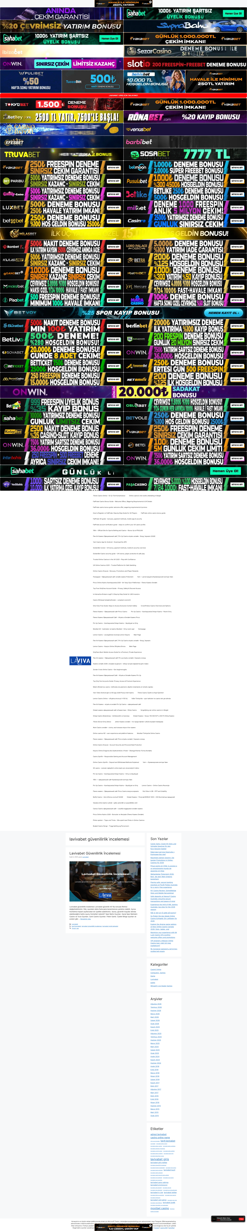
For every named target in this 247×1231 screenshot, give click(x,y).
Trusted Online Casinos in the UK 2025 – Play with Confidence (114, 559)
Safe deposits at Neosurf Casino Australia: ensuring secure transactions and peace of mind (163, 898)
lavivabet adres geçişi (161, 1143)
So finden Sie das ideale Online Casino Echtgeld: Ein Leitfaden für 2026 (164, 918)
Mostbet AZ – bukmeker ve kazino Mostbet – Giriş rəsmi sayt (113, 629)
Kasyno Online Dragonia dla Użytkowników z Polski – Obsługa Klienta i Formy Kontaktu (122, 751)
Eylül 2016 (154, 1099)
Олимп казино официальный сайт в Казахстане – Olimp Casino (115, 710)
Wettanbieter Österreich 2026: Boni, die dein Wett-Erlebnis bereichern (162, 876)
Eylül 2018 (154, 1070)
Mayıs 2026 (155, 1014)
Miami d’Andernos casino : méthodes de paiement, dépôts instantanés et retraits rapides (123, 687)
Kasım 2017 (155, 1083)
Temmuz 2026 (156, 1007)
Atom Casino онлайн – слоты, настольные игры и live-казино (114, 727)
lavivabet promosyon (159, 1185)
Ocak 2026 (155, 1024)
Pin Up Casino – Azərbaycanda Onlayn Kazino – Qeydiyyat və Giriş (115, 623)
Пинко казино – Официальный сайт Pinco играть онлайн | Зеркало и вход (119, 739)
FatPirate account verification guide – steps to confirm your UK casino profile (119, 525)
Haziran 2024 (156, 1063)
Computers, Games (158, 973)
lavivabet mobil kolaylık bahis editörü (160, 1175)
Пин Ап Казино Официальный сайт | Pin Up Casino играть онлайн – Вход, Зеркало (121, 640)
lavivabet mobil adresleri (110, 926)
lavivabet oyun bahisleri (156, 1177)
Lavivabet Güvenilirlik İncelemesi (94, 853)
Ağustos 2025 (156, 1034)
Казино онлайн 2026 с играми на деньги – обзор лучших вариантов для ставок (120, 664)
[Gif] (123, 233)
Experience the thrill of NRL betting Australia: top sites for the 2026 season (164, 907)
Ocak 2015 (155, 1116)
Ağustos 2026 (156, 1004)
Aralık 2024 (155, 1057)
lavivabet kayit (169, 1170)
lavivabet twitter (170, 1192)
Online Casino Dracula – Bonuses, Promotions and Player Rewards (115, 571)
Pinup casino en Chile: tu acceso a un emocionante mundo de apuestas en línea (164, 868)
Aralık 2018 (155, 1066)
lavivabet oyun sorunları (156, 1180)
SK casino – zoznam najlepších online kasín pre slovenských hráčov (116, 768)
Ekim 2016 (155, 1096)
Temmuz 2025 (156, 1037)
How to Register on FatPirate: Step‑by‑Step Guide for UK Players (115, 513)
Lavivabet (75, 924)
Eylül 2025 (155, 1030)
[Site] (61, 167)
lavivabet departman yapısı (157, 1156)
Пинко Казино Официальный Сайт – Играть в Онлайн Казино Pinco (116, 617)
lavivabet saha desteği (156, 1187)
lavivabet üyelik (169, 1203)
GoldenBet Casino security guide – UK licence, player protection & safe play (119, 554)
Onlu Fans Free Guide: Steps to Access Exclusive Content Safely (115, 606)
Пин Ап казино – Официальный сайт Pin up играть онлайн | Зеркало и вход (119, 658)
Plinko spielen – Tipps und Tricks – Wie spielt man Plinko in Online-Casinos (118, 820)
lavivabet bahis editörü (169, 1151)
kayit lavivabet (76, 926)
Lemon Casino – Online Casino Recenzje (155, 785)
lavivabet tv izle (157, 1192)
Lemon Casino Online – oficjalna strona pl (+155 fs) (110, 698)
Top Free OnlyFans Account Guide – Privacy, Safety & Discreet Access (117, 588)
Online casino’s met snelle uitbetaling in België (145, 496)
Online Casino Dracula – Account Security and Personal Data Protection (117, 745)
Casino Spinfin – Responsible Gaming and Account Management (115, 756)
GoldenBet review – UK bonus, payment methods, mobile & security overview (119, 548)
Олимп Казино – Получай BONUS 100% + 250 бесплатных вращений (151, 797)
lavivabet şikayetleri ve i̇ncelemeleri (159, 1205)
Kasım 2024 (155, 1060)
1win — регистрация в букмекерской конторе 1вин (155, 577)
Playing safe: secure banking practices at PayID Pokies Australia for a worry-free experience (164, 884)
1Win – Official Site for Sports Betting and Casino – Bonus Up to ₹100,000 (118, 530)
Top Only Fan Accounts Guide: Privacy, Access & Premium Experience (117, 681)
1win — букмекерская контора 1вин (155, 762)
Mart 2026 (155, 1017)
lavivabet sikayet (167, 1187)
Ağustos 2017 (156, 1089)
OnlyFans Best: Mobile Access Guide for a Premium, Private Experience (117, 652)
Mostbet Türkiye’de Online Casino (148, 733)
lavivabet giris (160, 1159)
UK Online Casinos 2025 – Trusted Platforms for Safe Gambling (114, 565)
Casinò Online (156, 969)
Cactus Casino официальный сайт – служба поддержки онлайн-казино (118, 809)
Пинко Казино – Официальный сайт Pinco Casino (110, 612)
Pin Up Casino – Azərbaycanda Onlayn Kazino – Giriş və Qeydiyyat (115, 774)
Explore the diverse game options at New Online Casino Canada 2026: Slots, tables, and (163, 926)
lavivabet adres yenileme (169, 1146)
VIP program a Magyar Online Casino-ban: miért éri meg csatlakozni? (162, 943)
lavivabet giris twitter (159, 1163)
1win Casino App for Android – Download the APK (110, 542)
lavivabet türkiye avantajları (157, 1195)
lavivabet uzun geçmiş (170, 1195)
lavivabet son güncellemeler (170, 1190)
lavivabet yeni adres (159, 1200)
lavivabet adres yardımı (156, 1146)
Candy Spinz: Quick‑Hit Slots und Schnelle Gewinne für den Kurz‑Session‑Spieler (163, 846)
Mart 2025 (155, 1047)
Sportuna (172, 1208)
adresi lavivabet (159, 1134)
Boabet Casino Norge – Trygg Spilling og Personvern (111, 826)
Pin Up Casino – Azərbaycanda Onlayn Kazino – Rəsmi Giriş (151, 612)
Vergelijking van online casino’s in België (154, 710)
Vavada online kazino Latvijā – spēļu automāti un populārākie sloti (115, 803)
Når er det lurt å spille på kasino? (163, 913)
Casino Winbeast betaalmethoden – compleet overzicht (112, 600)
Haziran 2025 (156, 1040)
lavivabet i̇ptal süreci (171, 1167)
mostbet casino (160, 1208)
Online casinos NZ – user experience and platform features (113, 733)
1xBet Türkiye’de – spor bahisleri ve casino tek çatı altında (151, 698)
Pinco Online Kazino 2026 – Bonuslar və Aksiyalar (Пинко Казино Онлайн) (118, 814)
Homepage (142, 629)
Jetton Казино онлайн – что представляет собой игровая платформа (139, 722)
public (153, 983)
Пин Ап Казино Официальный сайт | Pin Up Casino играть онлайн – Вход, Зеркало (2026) (124, 536)
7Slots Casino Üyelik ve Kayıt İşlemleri (151, 693)
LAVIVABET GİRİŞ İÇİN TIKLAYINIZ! (123, 95)
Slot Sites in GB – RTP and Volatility (155, 791)
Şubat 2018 (155, 1080)
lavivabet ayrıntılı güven (156, 1151)
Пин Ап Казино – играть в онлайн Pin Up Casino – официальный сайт (117, 704)
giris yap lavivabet (155, 1141)
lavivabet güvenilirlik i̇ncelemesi (92, 926)
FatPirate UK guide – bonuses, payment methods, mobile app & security (117, 519)
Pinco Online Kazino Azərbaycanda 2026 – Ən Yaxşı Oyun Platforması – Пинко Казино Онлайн (125, 583)
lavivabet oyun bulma (168, 1177)
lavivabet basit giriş (168, 1153)
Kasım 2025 (155, 1027)
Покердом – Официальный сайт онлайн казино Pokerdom (113, 577)
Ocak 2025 (155, 1053)
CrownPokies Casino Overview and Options (156, 606)
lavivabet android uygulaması (158, 1148)
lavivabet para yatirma (159, 1182)
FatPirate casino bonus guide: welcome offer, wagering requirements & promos (120, 507)
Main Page (137, 635)
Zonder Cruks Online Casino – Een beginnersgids (110, 669)
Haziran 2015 (156, 1106)
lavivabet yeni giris (172, 1200)
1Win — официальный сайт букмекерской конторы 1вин (112, 780)
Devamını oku (85, 919)
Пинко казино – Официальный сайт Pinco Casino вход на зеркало (116, 791)
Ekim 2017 (154, 1086)
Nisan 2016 (155, 1102)
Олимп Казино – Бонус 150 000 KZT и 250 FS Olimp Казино (153, 716)
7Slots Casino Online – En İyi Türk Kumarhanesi (109, 496)
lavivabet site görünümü (156, 1190)
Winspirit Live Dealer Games (161, 986)
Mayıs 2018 (155, 1073)
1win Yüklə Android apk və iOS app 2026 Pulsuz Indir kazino (113, 693)
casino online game (160, 1137)
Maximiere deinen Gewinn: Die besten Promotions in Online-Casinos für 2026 (162, 860)
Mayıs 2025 (155, 1043)
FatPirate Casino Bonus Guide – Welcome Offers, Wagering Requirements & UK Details (122, 501)
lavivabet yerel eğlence (156, 1202)
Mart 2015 (154, 1112)
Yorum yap (75, 928)
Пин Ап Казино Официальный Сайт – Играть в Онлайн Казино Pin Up (117, 675)
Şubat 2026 (155, 1020)
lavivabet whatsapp (155, 1197)
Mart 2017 (154, 1093)
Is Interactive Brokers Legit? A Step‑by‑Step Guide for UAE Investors (116, 594)
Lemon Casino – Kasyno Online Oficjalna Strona (109, 646)
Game (153, 976)
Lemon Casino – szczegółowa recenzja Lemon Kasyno (111, 635)
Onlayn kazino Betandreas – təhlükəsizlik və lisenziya (111, 716)
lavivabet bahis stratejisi (157, 1153)
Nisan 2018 (155, 1076)
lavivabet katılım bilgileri (157, 1170)
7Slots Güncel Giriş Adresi (102, 722)
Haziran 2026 (156, 1011)
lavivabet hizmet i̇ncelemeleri (158, 1167)
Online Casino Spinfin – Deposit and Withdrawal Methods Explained (116, 762)
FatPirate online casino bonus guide (153, 513)
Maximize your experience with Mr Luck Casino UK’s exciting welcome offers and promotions (164, 935)
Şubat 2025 (155, 1050)
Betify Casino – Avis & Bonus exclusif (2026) (108, 797)
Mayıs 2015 (155, 1109)
